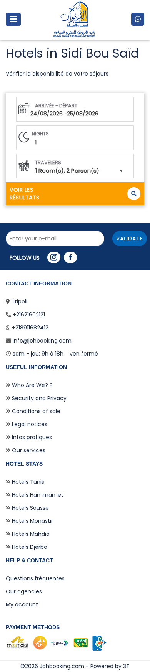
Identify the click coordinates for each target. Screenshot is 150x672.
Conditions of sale (35, 411)
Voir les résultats (25, 193)
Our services (27, 450)
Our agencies (24, 591)
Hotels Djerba (28, 547)
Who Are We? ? (31, 385)
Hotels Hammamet (36, 495)
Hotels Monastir (31, 521)
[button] (75, 166)
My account (22, 604)
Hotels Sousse (29, 508)
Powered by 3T (110, 666)
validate (129, 238)
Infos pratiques (31, 437)
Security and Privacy (38, 398)
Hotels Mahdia (30, 534)
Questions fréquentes (35, 578)
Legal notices (28, 424)
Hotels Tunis (27, 482)
